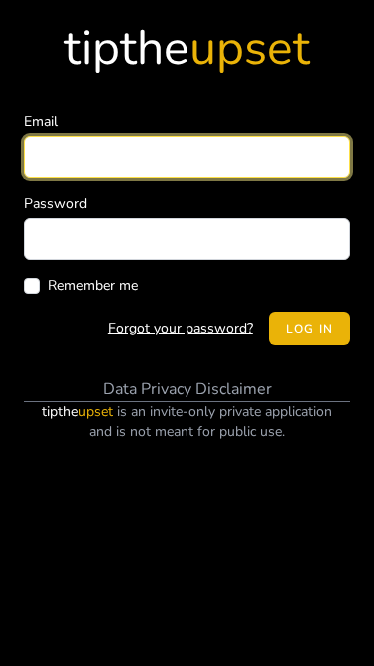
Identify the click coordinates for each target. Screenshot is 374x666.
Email (41, 121)
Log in (309, 328)
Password (55, 203)
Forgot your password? (180, 328)
